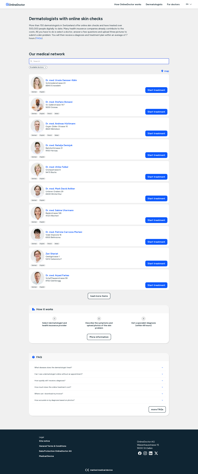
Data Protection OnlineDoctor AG (55, 451)
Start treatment (156, 90)
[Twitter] (156, 453)
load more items (99, 296)
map (166, 71)
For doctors (173, 4)
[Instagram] (145, 453)
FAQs (39, 38)
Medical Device (46, 456)
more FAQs (157, 409)
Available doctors (37, 67)
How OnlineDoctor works (127, 4)
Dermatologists (154, 4)
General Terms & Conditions (52, 446)
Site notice (44, 441)
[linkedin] (150, 453)
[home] (15, 4)
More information (99, 337)
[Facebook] (140, 453)
